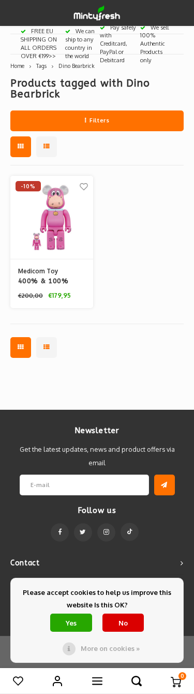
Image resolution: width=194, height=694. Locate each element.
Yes (71, 623)
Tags (41, 65)
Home (17, 65)
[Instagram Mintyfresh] (106, 532)
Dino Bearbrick (76, 65)
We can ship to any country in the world (80, 43)
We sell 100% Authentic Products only (154, 44)
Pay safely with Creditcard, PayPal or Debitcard (118, 44)
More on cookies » (110, 648)
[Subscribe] (164, 485)
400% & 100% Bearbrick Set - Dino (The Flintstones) (45, 281)
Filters (99, 120)
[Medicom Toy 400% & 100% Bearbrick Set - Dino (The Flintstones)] (52, 218)
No (123, 623)
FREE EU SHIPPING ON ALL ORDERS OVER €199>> (39, 43)
